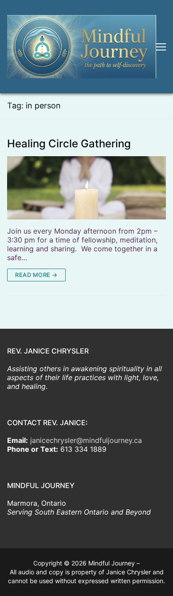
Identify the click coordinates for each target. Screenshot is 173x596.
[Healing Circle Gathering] (86, 187)
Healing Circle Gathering (69, 144)
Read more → (36, 274)
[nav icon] (161, 47)
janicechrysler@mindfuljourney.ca (86, 440)
